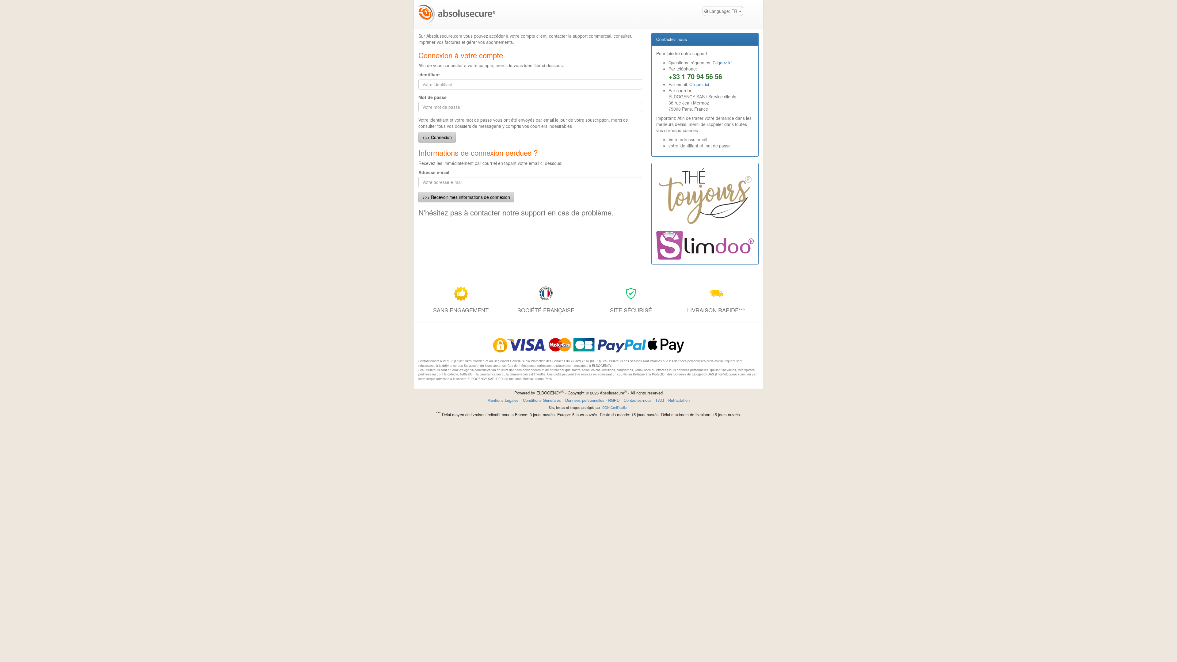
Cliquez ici (722, 62)
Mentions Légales (503, 400)
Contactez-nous (638, 400)
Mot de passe (432, 97)
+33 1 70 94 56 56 (695, 76)
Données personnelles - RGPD (592, 400)
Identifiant (429, 74)
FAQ (660, 400)
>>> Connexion (437, 137)
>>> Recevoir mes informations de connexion (466, 197)
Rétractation (679, 400)
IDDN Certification (614, 407)
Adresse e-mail (433, 172)
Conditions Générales (542, 400)
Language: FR (723, 11)
